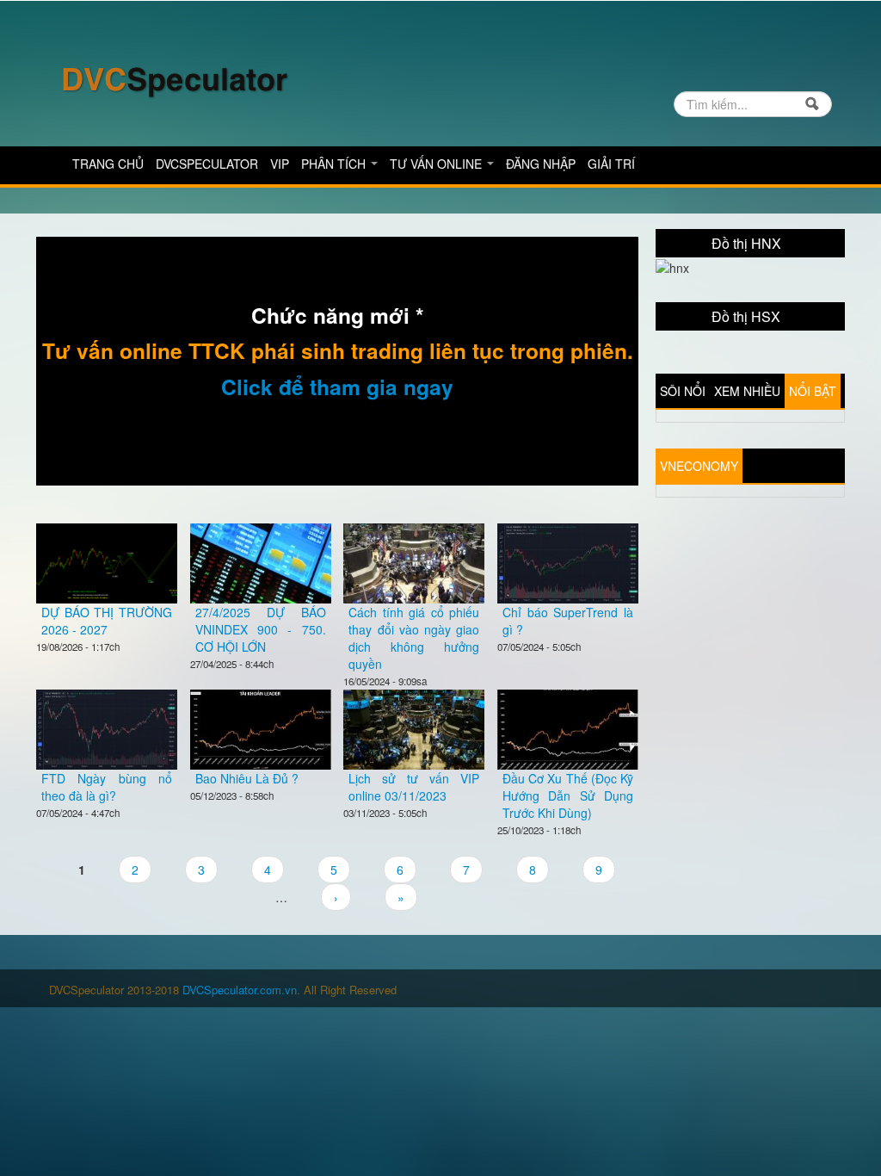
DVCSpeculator (207, 163)
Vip (279, 163)
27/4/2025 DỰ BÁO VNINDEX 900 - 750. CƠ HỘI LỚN (260, 629)
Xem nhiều (747, 390)
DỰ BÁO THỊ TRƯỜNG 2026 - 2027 (106, 620)
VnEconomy (699, 465)
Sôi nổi (682, 390)
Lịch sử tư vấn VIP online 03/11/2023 (413, 787)
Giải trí (611, 163)
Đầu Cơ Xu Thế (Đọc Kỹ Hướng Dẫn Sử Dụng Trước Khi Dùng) (567, 795)
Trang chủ (108, 163)
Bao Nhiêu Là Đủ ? (247, 778)
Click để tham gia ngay (337, 386)
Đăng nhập (541, 163)
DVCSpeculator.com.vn (239, 989)
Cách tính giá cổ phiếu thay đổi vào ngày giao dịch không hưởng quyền (413, 637)
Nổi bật (812, 390)
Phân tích (335, 163)
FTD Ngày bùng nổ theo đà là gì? (106, 787)
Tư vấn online (437, 163)
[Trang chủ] (174, 80)
